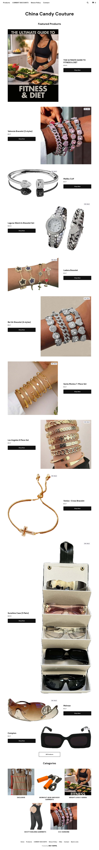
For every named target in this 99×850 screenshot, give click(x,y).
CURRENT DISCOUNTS (20, 3)
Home (22, 842)
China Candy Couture (49, 14)
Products (6, 3)
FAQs (60, 842)
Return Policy (36, 3)
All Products (49, 754)
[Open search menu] (87, 2)
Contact (46, 3)
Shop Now (77, 70)
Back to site (74, 842)
